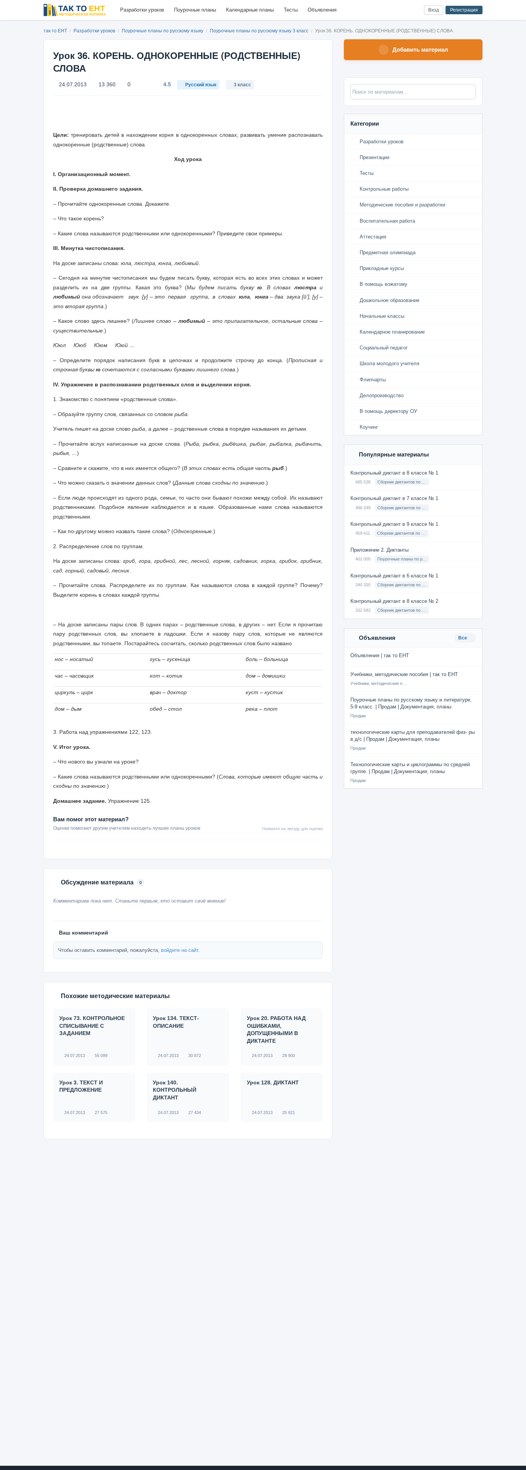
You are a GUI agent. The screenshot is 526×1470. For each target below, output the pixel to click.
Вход (433, 10)
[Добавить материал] (389, 10)
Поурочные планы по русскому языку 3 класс (260, 31)
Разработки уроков (142, 10)
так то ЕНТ (55, 31)
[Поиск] (402, 10)
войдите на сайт (179, 950)
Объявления (322, 10)
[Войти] (415, 10)
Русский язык (200, 84)
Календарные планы (250, 10)
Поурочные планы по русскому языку (163, 31)
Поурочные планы (195, 10)
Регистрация (464, 10)
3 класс (242, 84)
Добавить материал (420, 49)
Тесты (291, 10)
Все (463, 638)
